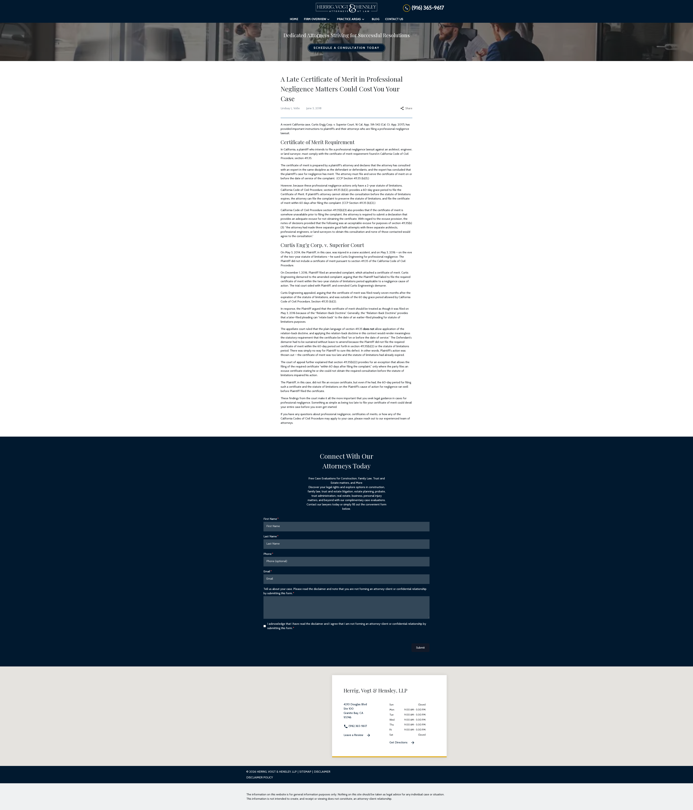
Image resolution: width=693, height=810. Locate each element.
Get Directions (398, 742)
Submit (420, 647)
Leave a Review (354, 735)
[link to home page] (346, 8)
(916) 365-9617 (357, 726)
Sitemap (305, 771)
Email (266, 571)
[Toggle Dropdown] (329, 19)
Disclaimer (322, 771)
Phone (267, 554)
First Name (270, 519)
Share (408, 108)
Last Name (270, 536)
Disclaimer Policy (259, 777)
